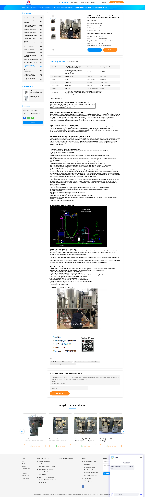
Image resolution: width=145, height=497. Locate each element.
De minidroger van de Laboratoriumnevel (35, 97)
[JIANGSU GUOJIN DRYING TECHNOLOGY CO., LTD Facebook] (83, 486)
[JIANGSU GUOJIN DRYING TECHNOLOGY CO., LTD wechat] (32, 117)
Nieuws (24, 471)
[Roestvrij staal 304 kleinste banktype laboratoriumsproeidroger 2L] (110, 425)
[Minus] (141, 457)
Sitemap (24, 473)
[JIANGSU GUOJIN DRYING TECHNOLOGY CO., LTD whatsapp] (28, 117)
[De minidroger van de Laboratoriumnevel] (26, 98)
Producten (25, 464)
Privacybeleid (25, 478)
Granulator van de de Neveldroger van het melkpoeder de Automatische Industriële (47, 464)
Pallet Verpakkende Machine (33, 79)
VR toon (24, 466)
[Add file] (112, 494)
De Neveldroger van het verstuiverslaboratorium (36, 91)
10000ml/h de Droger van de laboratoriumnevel (62, 364)
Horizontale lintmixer (33, 38)
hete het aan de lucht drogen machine (33, 26)
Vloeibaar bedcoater (33, 32)
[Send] (140, 494)
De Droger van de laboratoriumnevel (33, 66)
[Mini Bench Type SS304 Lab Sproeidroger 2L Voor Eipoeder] (84, 425)
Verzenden (60, 393)
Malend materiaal (33, 49)
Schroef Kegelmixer (33, 46)
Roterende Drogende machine (33, 55)
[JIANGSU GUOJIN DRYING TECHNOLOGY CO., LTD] (28, 3)
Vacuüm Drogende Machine (33, 21)
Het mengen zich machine (33, 35)
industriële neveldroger (33, 62)
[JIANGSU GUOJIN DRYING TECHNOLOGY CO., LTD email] (24, 117)
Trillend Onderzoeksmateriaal (33, 42)
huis (23, 461)
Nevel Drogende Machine (33, 17)
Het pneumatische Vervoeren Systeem (33, 75)
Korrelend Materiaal (33, 52)
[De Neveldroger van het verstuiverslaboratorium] (26, 92)
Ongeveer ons (26, 468)
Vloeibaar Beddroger (33, 29)
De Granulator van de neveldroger (33, 70)
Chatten (33, 122)
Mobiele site (25, 475)
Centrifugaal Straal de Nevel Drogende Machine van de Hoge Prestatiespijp (47, 480)
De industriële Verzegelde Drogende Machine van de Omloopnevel (46, 472)
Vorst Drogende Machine (33, 59)
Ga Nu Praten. (116, 2)
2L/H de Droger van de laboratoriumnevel (61, 361)
